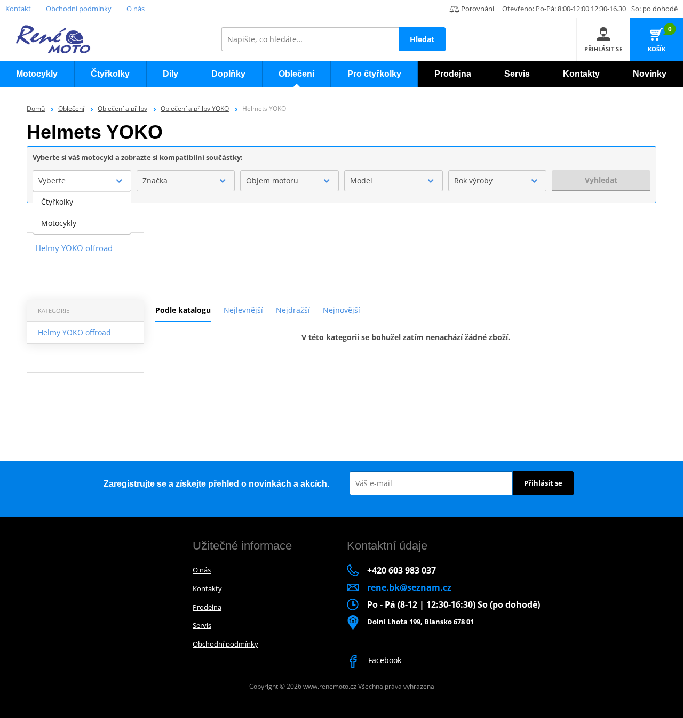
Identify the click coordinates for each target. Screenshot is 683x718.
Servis (202, 625)
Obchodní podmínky (79, 8)
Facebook (383, 660)
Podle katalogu (183, 310)
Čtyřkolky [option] (57, 202)
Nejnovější (341, 310)
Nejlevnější (243, 310)
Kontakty (207, 588)
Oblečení (71, 108)
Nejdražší (293, 310)
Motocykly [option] (58, 223)
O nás (135, 8)
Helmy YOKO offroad (74, 332)
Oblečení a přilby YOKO (195, 108)
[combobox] (82, 180)
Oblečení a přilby (122, 108)
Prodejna (207, 607)
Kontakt (18, 8)
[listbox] (82, 213)
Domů (36, 108)
